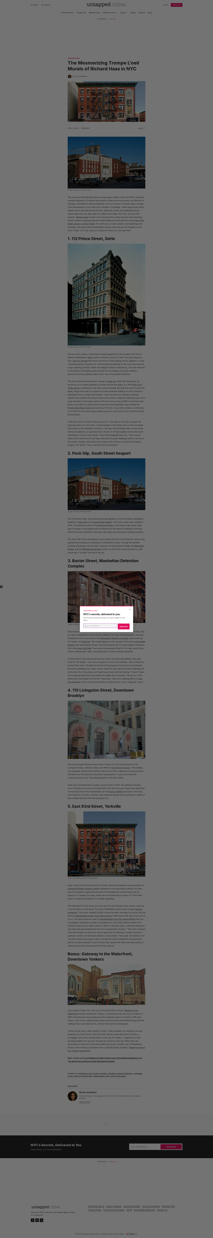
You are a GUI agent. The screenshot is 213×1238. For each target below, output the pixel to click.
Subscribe (124, 626)
